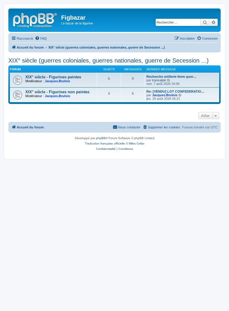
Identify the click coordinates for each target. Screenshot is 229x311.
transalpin (159, 80)
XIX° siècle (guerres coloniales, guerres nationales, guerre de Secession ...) (108, 60)
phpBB (101, 138)
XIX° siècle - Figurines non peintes (57, 92)
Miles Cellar (136, 143)
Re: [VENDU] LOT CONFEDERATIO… (175, 91)
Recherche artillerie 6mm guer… (171, 76)
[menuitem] (41, 38)
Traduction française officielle (105, 143)
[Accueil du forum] (35, 19)
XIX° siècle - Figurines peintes (53, 77)
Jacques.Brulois (57, 81)
